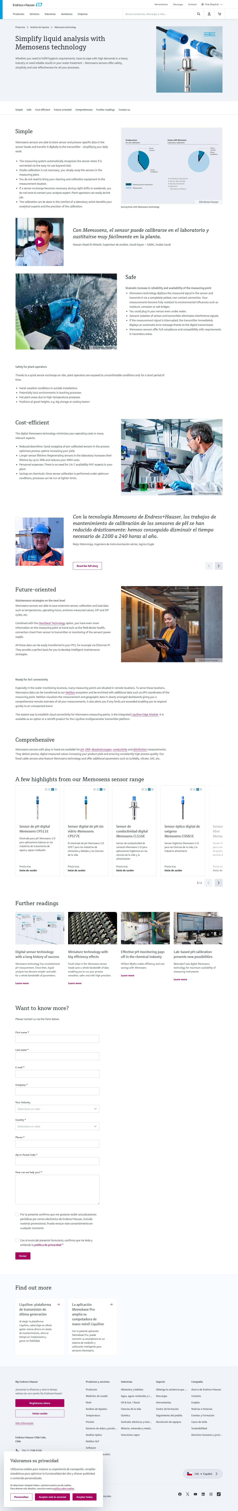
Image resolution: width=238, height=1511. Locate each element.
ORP (87, 749)
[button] (19, 109)
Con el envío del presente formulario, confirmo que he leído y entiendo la (56, 1242)
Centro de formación (167, 1408)
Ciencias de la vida (131, 1408)
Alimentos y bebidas (132, 1389)
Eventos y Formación (202, 1415)
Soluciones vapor (130, 1434)
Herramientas (161, 4)
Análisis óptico (94, 1434)
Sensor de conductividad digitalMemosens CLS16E (132, 831)
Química (125, 1415)
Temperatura (93, 1415)
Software (91, 1447)
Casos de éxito (199, 1421)
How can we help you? (28, 1172)
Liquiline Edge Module (144, 714)
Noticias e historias (201, 1408)
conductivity (120, 749)
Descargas (178, 4)
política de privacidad (47, 1245)
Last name (22, 1049)
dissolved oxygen (102, 749)
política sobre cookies (63, 1488)
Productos (20, 27)
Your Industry (22, 1102)
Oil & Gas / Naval (130, 1402)
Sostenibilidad (199, 1428)
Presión (90, 1421)
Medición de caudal (97, 1396)
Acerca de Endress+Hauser (206, 1389)
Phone (20, 1137)
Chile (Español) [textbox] (212, 4)
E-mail (20, 1067)
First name (22, 1032)
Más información (24, 1423)
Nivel (88, 1402)
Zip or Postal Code (26, 1154)
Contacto (192, 4)
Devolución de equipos (168, 1421)
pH (82, 749)
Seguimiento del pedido (169, 1415)
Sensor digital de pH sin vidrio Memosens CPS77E (85, 831)
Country (20, 1119)
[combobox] (214, 4)
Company (21, 1084)
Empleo (195, 1402)
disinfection (140, 749)
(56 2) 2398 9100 (32, 1450)
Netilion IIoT (92, 1441)
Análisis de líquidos (39, 27)
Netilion (70, 692)
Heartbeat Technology (52, 623)
